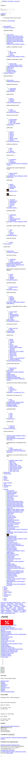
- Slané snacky (20, 609)
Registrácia (8, 745)
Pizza (10, 613)
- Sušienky (15, 611)
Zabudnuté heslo (15, 745)
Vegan (13, 613)
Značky (5, 478)
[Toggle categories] (25, 44)
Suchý (5, 600)
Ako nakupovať (7, 485)
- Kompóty (9, 605)
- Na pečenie (16, 606)
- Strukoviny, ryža (16, 610)
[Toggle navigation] (1, 1)
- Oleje (14, 607)
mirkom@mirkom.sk (14, 726)
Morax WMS (10, 753)
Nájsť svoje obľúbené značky (8, 691)
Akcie (5, 476)
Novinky (6, 477)
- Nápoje (22, 606)
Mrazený (15, 602)
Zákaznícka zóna (14, 741)
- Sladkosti (13, 609)
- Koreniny (15, 605)
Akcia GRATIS (4, 602)
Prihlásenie (3, 745)
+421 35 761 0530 (11, 20)
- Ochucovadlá (8, 607)
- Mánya (10, 606)
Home (5, 598)
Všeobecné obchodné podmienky (19, 737)
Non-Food (6, 613)
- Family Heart (9, 603)
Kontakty (6, 486)
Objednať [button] (6, 489)
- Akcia (23, 602)
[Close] (7, 87)
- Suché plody (8, 611)
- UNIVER (22, 611)
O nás (5, 484)
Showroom (6, 480)
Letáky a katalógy (8, 482)
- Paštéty (7, 609)
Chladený (10, 602)
